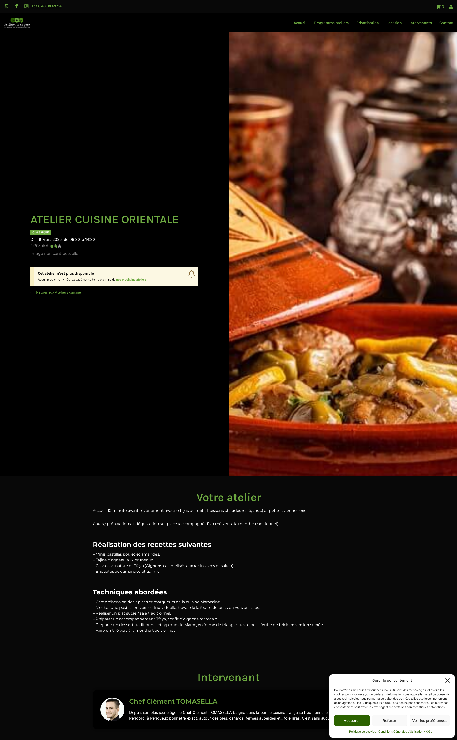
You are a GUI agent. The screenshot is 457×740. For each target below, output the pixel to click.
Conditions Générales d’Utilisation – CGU (405, 731)
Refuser (389, 720)
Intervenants (420, 22)
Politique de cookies (362, 731)
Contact (446, 22)
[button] (447, 680)
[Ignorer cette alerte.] (192, 274)
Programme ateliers (331, 22)
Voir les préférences (429, 720)
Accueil (300, 22)
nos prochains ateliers (131, 279)
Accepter (352, 720)
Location (394, 22)
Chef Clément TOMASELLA (173, 701)
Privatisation (367, 22)
